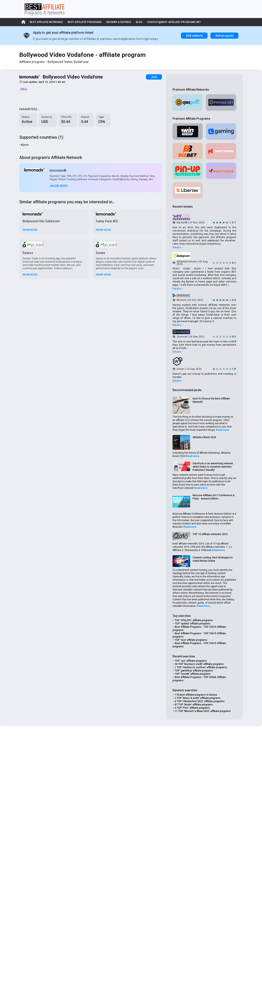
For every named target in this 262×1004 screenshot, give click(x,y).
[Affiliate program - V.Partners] (221, 171)
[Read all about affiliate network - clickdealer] (204, 295)
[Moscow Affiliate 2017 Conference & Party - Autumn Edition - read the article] (181, 502)
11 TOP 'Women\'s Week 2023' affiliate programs (203, 711)
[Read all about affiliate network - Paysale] (221, 102)
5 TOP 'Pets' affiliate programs (192, 707)
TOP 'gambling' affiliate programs (194, 670)
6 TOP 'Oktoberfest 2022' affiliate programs (200, 701)
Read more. (223, 429)
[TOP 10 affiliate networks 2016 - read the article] (181, 536)
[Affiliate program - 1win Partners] (188, 131)
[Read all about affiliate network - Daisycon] (204, 255)
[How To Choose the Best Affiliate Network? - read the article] (181, 405)
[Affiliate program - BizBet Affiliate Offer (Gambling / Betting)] (188, 151)
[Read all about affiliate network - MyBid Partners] (204, 217)
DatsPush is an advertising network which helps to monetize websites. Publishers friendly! (213, 466)
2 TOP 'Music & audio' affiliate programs (197, 698)
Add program (224, 35)
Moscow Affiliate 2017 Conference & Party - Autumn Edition (214, 497)
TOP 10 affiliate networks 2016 (210, 534)
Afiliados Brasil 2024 (204, 437)
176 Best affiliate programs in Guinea (196, 694)
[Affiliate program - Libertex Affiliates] (188, 190)
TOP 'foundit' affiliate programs (193, 673)
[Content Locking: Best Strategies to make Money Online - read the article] (181, 561)
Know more (59, 185)
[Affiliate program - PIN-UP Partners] (188, 171)
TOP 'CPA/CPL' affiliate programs (194, 620)
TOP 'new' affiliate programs (191, 640)
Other (23, 89)
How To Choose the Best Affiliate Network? (211, 400)
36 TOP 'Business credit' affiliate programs (199, 664)
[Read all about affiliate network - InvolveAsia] (204, 361)
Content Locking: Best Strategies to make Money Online (213, 559)
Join (154, 77)
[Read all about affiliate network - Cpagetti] (188, 102)
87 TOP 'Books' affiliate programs (194, 704)
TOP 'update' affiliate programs (192, 623)
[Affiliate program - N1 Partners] (221, 151)
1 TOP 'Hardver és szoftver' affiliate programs (201, 667)
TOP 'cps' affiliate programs (191, 660)
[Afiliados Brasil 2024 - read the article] (181, 442)
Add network (194, 35)
